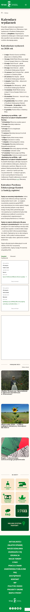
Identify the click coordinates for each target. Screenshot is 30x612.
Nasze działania (15, 548)
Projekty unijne (15, 589)
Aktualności (15, 541)
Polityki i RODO (15, 586)
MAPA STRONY (15, 593)
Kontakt (15, 579)
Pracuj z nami (15, 565)
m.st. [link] (17, 179)
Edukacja (15, 555)
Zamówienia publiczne (15, 569)
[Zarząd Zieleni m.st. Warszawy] (9, 7)
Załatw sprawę (15, 545)
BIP (15, 582)
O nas (15, 562)
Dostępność (15, 576)
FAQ (15, 572)
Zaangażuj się (15, 552)
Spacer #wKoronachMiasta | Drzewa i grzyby (14, 276)
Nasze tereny (15, 559)
